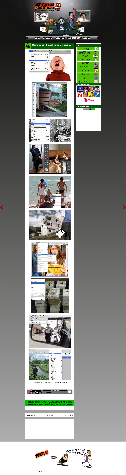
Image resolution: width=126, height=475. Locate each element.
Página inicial (49, 415)
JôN (83, 471)
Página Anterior (31, 415)
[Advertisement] (36, 429)
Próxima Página (68, 415)
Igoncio (67, 471)
